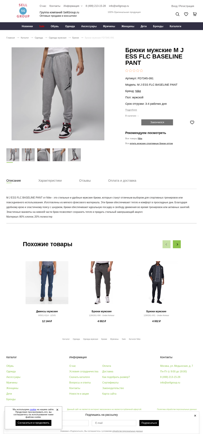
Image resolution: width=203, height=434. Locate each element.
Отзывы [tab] (85, 180)
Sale (41, 26)
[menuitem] (27, 26)
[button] (166, 244)
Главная (10, 37)
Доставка (107, 371)
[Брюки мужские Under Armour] (101, 284)
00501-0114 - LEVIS (47, 315)
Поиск (177, 14)
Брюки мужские (102, 311)
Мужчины (109, 26)
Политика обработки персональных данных (177, 409)
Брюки (75, 37)
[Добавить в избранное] (192, 122)
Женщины (127, 26)
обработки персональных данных (127, 431)
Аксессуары (89, 26)
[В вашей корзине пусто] (195, 14)
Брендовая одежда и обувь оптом (23, 11)
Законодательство (113, 388)
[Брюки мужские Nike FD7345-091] (57, 93)
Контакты (54, 6)
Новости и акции (79, 393)
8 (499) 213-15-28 (96, 6)
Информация (78, 357)
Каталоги (175, 26)
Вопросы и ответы (80, 382)
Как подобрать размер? (116, 377)
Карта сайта (109, 393)
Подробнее (131, 110)
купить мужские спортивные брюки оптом (151, 143)
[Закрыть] (57, 409)
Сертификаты (110, 382)
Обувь (55, 26)
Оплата (106, 366)
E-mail (99, 423)
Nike (138, 91)
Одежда (70, 26)
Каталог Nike (135, 339)
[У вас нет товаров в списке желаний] (186, 14)
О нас (43, 6)
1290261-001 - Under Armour (156, 315)
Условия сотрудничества (83, 371)
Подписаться (149, 423)
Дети (144, 26)
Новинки (27, 26)
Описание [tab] (13, 180)
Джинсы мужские (47, 311)
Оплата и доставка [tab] (122, 180)
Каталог (25, 37)
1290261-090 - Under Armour (101, 315)
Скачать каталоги (79, 377)
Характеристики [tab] (50, 180)
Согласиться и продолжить (33, 422)
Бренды (158, 26)
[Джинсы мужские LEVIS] (47, 284)
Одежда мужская (57, 37)
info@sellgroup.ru (119, 6)
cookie (33, 409)
